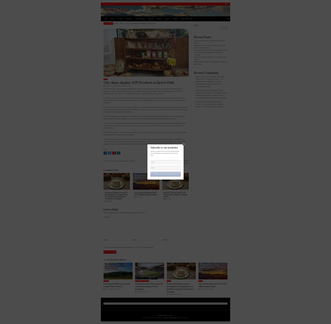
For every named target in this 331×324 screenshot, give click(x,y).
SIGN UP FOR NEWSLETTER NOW (165, 174)
